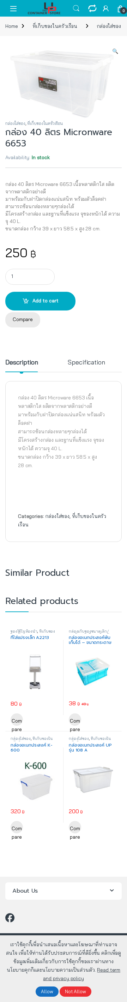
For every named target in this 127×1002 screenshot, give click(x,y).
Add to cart (45, 300)
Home (11, 26)
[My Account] (106, 8)
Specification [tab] (86, 362)
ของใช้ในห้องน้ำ (24, 631)
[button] (115, 51)
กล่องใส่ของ (109, 26)
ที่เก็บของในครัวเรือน (54, 26)
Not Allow (75, 991)
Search (76, 8)
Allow (47, 991)
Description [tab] (21, 362)
